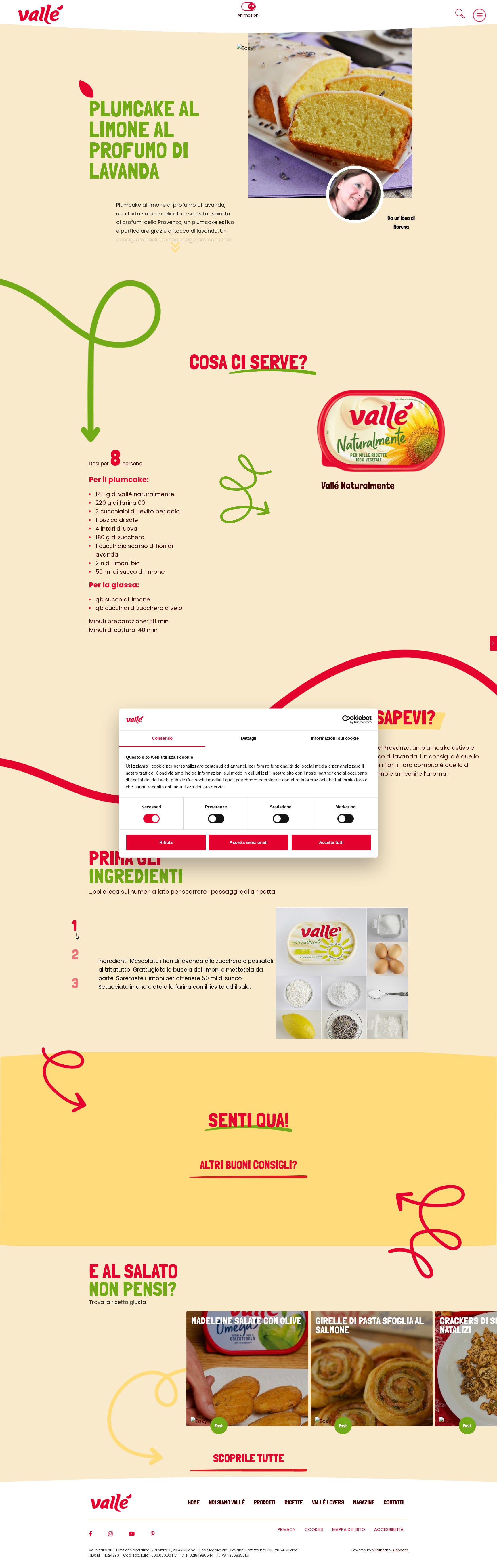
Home (194, 1502)
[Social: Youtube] (140, 1536)
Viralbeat (380, 1550)
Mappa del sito (348, 1529)
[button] (460, 13)
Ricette (293, 1502)
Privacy (286, 1529)
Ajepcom (400, 1550)
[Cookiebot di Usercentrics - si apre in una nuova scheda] (346, 719)
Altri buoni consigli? (248, 1165)
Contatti (394, 1502)
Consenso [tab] (162, 738)
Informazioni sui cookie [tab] (334, 738)
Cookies (314, 1529)
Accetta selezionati (248, 842)
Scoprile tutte (248, 1458)
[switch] (216, 818)
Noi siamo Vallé (227, 1502)
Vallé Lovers (328, 1502)
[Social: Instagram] (118, 1536)
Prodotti (264, 1502)
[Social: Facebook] (98, 1536)
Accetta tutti (331, 842)
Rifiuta (166, 842)
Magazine (363, 1502)
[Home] (40, 14)
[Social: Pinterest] (161, 1536)
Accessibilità (389, 1529)
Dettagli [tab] (249, 738)
